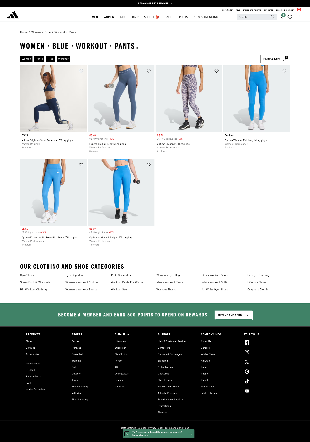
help (238, 10)
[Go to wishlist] (290, 17)
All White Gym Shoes (215, 289)
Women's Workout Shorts (81, 289)
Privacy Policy (155, 428)
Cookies (142, 428)
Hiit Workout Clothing (33, 289)
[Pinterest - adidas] (264, 372)
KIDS (123, 17)
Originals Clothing (258, 289)
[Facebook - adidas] (264, 343)
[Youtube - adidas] (264, 391)
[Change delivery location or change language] (299, 10)
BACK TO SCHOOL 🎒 (145, 17)
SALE (168, 17)
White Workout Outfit (215, 282)
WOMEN (109, 17)
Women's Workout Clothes (81, 282)
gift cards (268, 10)
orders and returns (252, 10)
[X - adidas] (264, 362)
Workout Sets (119, 289)
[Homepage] (13, 15)
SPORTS (182, 17)
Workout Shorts (166, 289)
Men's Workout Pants (169, 282)
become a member (285, 10)
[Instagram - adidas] (264, 353)
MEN (95, 17)
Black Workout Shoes (215, 275)
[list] (140, 59)
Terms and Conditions (177, 428)
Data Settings (128, 428)
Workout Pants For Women (127, 282)
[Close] (127, 433)
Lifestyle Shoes (256, 282)
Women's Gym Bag (168, 275)
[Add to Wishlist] (81, 71)
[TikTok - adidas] (264, 382)
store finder (227, 10)
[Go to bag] (298, 17)
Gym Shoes (27, 275)
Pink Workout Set (122, 275)
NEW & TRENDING (206, 17)
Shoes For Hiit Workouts (35, 282)
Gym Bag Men (74, 275)
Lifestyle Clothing (258, 275)
